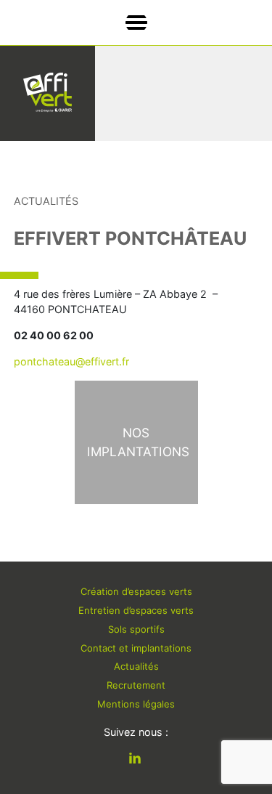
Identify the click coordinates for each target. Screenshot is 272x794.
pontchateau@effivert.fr (71, 361)
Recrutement (136, 685)
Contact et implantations (136, 648)
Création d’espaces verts (136, 591)
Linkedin (146, 760)
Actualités (136, 666)
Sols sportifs (136, 629)
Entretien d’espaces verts (136, 610)
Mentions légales (136, 704)
